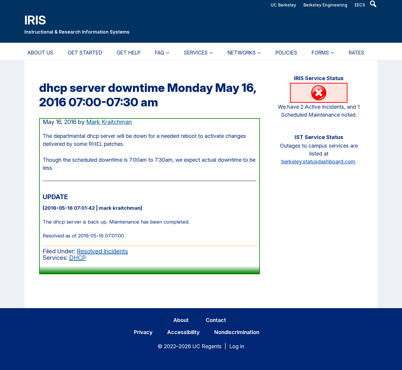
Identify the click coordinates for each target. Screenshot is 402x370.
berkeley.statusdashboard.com (318, 161)
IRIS (35, 19)
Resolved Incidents (102, 251)
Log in (236, 346)
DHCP (77, 257)
